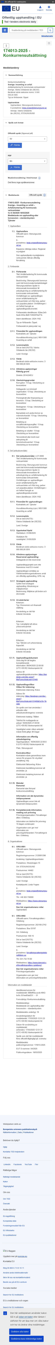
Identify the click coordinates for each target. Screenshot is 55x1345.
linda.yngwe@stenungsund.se (34, 108)
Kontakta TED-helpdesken (13, 1152)
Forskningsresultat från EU (14, 1226)
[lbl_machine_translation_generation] (39, 178)
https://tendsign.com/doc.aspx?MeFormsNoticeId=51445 (31, 677)
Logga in (40, 10)
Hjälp (5, 1147)
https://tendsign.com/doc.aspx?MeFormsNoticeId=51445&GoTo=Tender (31, 700)
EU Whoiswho (8, 1230)
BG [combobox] (11, 161)
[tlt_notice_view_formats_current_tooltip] (44, 195)
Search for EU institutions (13, 1295)
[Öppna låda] (6, 46)
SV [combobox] (11, 139)
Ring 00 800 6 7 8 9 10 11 (13, 1268)
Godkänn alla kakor (20, 1332)
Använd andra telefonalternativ (15, 1273)
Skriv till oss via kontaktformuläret (16, 1277)
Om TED (6, 1199)
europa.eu (22, 1256)
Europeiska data (9, 1221)
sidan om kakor (26, 1317)
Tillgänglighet (8, 1186)
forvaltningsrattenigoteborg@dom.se (31, 954)
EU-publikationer (9, 1235)
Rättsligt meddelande (11, 1177)
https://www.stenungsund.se (31, 902)
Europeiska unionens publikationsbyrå (20, 1129)
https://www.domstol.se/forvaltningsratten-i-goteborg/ (31, 964)
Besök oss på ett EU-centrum (15, 1282)
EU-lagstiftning (9, 1216)
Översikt (6, 1204)
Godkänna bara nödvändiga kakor (26, 1339)
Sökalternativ (47, 36)
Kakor (5, 1182)
